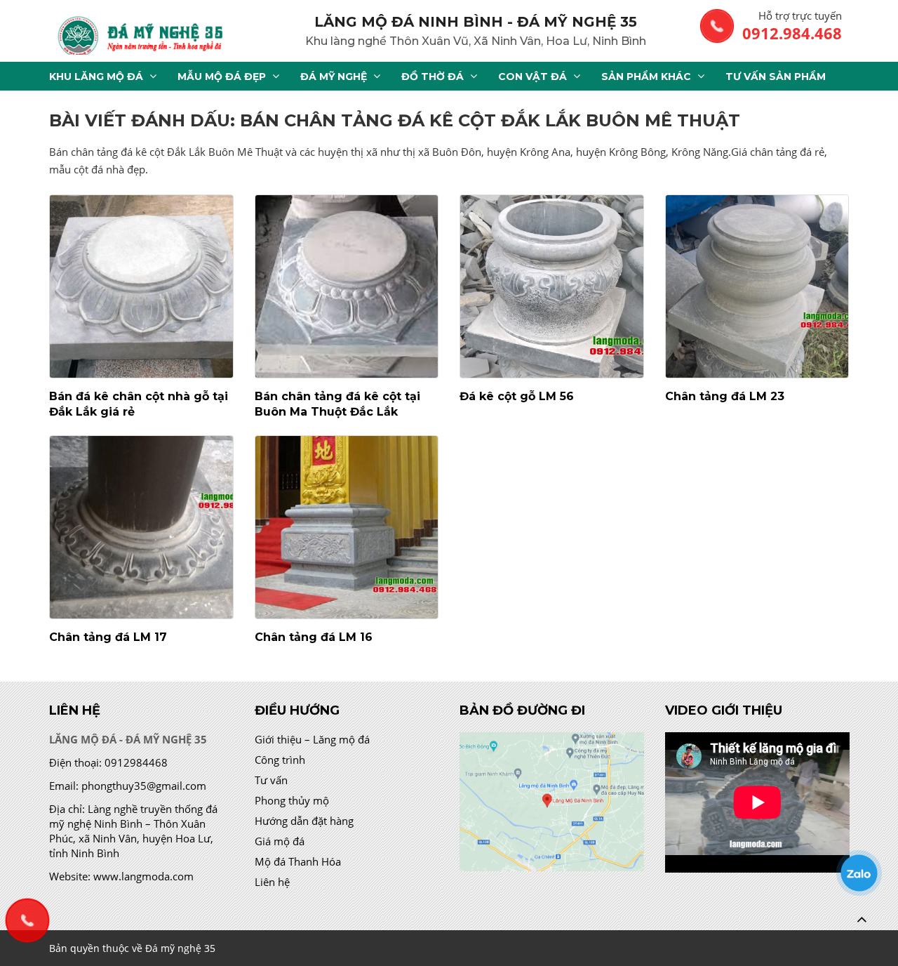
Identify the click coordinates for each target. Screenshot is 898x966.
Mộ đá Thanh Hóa (298, 861)
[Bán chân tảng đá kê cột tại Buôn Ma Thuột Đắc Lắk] (347, 286)
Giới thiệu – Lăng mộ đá (312, 739)
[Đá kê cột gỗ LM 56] (552, 286)
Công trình (280, 760)
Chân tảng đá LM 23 (724, 396)
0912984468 (136, 762)
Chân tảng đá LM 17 (108, 637)
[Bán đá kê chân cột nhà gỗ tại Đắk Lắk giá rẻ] (141, 286)
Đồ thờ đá (432, 76)
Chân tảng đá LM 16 (314, 637)
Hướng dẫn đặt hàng (304, 821)
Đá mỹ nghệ (333, 76)
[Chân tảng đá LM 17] (141, 527)
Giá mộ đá (279, 841)
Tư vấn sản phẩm (775, 76)
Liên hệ (272, 882)
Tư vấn (271, 780)
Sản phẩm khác (646, 76)
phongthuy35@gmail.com (143, 786)
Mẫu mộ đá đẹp (221, 76)
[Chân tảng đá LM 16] (347, 527)
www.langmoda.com (143, 876)
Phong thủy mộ (292, 800)
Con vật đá (532, 76)
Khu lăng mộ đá (96, 76)
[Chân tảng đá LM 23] (757, 286)
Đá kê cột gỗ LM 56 (517, 396)
